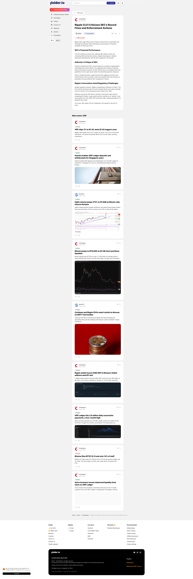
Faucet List (57, 25)
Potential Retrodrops (113, 528)
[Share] (79, 140)
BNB (89, 536)
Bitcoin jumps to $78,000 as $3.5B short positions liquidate (97, 252)
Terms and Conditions (56, 571)
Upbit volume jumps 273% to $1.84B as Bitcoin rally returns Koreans (97, 203)
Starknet (90, 528)
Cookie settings (131, 544)
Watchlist (56, 28)
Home (73, 515)
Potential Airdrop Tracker (61, 14)
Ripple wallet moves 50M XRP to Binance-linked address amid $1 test (96, 374)
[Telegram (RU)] (140, 552)
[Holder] (55, 552)
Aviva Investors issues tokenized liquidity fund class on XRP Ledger (95, 483)
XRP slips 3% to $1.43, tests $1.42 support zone (96, 129)
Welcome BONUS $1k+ (60, 10)
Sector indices (131, 531)
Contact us (51, 541)
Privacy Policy (66, 571)
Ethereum (90, 533)
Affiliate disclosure (132, 536)
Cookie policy (131, 541)
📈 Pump (71, 528)
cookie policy (27, 569)
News (78, 515)
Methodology (131, 528)
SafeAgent (130, 562)
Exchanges (57, 18)
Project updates (53, 544)
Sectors (56, 32)
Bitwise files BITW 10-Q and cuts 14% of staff (94, 456)
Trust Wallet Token (93, 531)
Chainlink (90, 539)
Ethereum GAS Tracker (134, 566)
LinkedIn (51, 536)
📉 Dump (71, 531)
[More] (119, 33)
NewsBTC (81, 194)
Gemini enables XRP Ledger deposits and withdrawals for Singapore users (93, 156)
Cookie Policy (73, 571)
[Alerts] (118, 3)
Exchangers (57, 35)
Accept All (16, 573)
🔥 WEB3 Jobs (52, 531)
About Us (51, 539)
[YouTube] (134, 552)
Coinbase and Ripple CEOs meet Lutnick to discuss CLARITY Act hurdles (97, 313)
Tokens (56, 21)
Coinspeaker (82, 19)
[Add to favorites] (76, 140)
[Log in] (122, 3)
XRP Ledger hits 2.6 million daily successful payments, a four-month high (94, 416)
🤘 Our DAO (52, 528)
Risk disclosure (131, 539)
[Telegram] (137, 552)
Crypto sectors (131, 533)
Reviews (51, 533)
